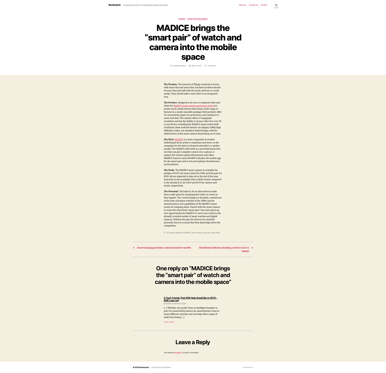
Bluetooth (180, 233)
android (172, 233)
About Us (242, 5)
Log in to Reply (169, 322)
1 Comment (211, 66)
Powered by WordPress (161, 367)
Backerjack (115, 5)
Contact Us (253, 5)
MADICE (179, 139)
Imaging (182, 19)
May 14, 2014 (197, 66)
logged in (178, 353)
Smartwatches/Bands (197, 19)
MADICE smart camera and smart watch (193, 105)
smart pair (206, 233)
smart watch (215, 233)
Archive (264, 5)
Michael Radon (180, 66)
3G (168, 233)
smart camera (196, 233)
